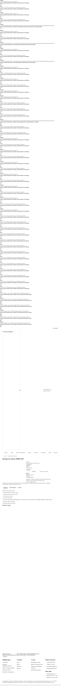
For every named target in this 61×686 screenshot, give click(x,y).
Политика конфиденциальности (7, 665)
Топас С (18, 664)
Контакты (55, 452)
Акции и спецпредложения (8, 668)
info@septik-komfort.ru (52, 668)
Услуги (33, 660)
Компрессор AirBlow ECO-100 (8, 581)
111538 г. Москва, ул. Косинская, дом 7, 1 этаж (52, 674)
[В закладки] (57, 508)
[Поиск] (38, 390)
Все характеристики (29, 477)
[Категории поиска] (18, 390)
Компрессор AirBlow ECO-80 (8, 552)
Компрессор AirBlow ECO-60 (8, 523)
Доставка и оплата (6, 670)
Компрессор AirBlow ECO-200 (8, 638)
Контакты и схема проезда (8, 672)
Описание (5, 487)
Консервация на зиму (35, 662)
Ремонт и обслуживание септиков (36, 667)
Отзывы (49, 452)
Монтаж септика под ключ (37, 664)
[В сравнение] (57, 511)
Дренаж (29, 452)
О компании (36, 452)
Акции (12, 452)
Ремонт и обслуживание (20, 452)
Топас (18, 662)
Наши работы (43, 452)
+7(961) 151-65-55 (46, 390)
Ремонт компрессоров (36, 670)
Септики (5, 452)
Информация (6, 660)
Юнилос (18, 668)
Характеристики (12, 487)
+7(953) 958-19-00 (46, 389)
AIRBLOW (28, 465)
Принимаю (5, 656)
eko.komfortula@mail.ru (52, 666)
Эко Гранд (19, 666)
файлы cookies (13, 653)
